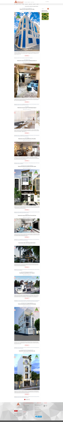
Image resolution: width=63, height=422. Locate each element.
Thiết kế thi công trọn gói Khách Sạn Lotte (27, 350)
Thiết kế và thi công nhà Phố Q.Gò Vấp (27, 9)
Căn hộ (26, 214)
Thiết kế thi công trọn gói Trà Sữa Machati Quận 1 (26, 107)
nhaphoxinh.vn (36, 414)
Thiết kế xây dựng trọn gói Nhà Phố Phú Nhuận (27, 303)
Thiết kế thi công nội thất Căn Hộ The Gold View (27, 215)
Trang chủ (16, 4)
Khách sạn (19, 396)
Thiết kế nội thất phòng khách (34, 104)
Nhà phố (28, 165)
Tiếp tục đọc (27, 55)
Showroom (19, 104)
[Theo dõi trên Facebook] (45, 1)
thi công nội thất (26, 104)
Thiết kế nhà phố (31, 165)
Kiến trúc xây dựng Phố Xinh (25, 135)
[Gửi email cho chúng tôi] (48, 1)
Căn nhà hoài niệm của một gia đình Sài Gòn (26, 242)
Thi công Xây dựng (25, 396)
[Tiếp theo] (29, 399)
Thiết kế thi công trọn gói (17, 163)
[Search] (14, 4)
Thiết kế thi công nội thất (21, 212)
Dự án (20, 4)
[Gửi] (48, 8)
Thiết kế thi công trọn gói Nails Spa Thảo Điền (27, 138)
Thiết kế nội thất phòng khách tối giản (31, 269)
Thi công (23, 4)
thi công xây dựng (29, 104)
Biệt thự (17, 300)
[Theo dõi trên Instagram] (46, 1)
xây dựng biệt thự (21, 163)
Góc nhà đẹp (17, 269)
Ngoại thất (26, 165)
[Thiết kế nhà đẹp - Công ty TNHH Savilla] (19, 1)
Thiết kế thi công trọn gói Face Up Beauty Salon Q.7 (27, 60)
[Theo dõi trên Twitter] (47, 1)
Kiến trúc (23, 165)
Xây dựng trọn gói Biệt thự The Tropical (26, 272)
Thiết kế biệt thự (24, 300)
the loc (30, 62)
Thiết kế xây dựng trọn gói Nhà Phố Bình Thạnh (27, 166)
